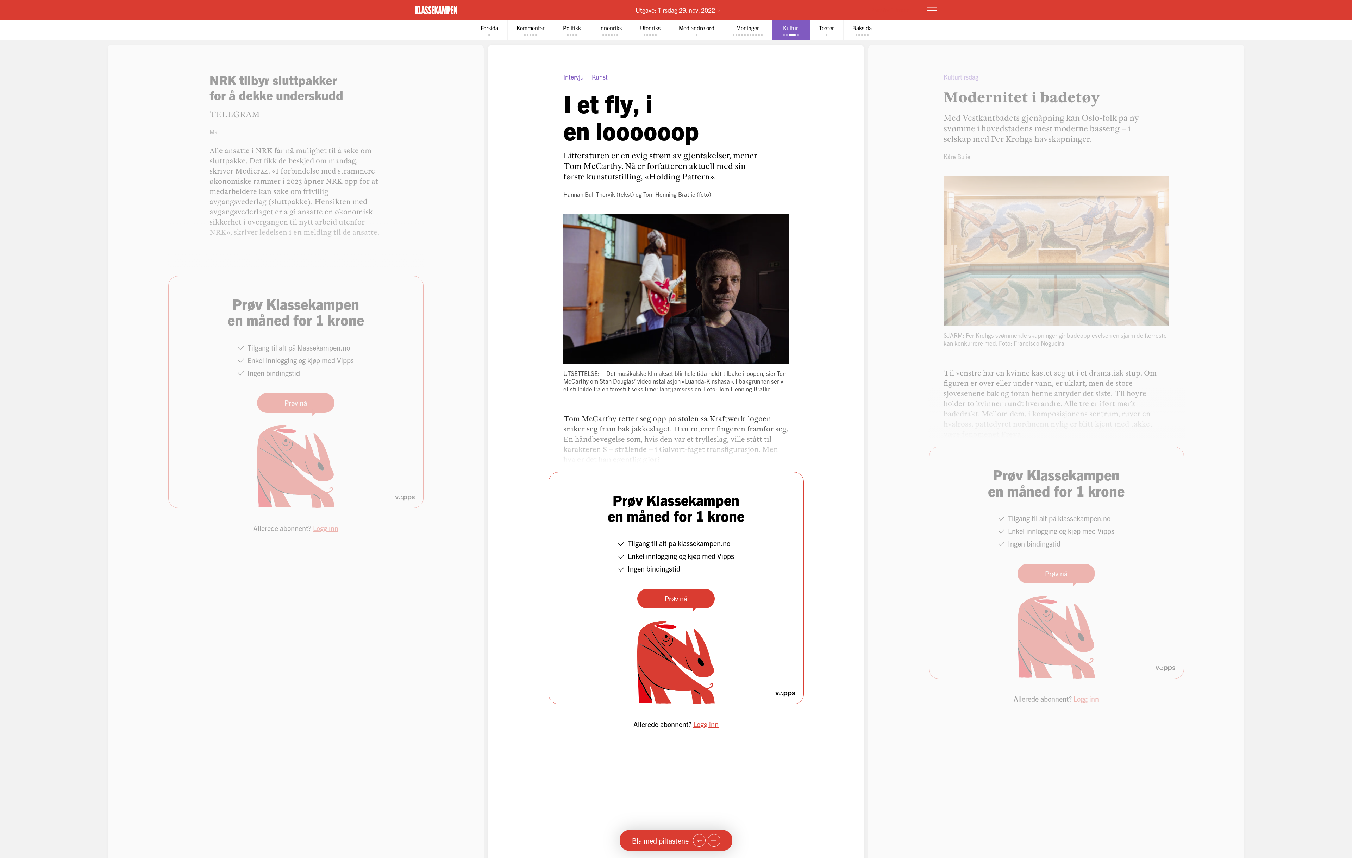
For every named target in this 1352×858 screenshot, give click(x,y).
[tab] (489, 30)
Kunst (600, 77)
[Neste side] (714, 840)
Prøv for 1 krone (890, 9)
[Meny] (932, 10)
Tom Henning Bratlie (669, 194)
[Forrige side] (699, 840)
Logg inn (706, 724)
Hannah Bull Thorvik (589, 194)
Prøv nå (676, 598)
